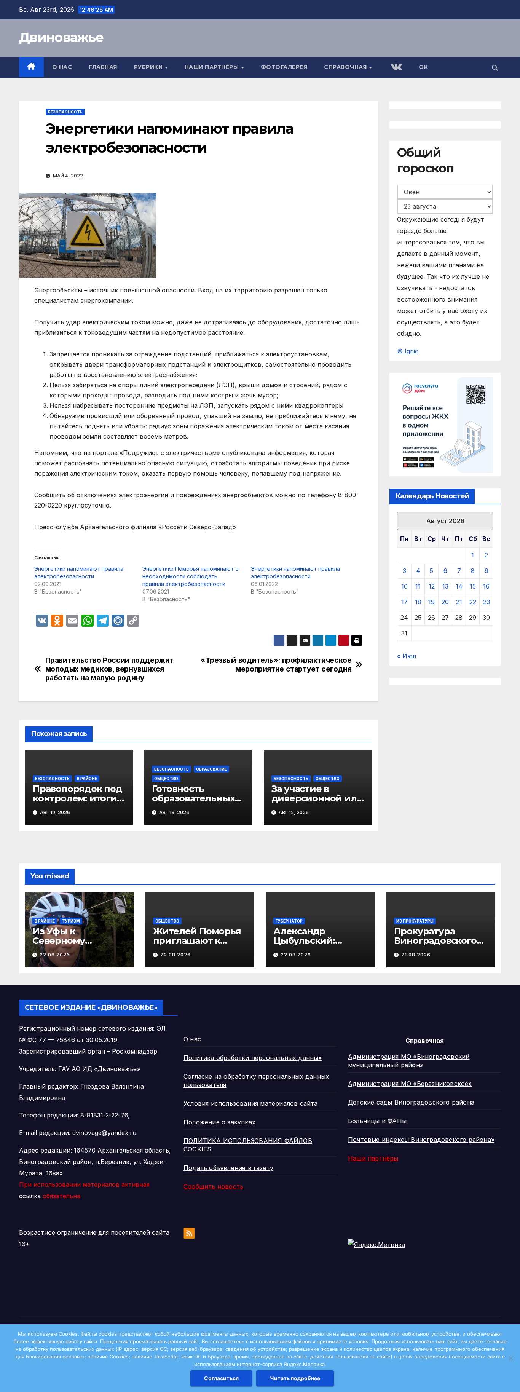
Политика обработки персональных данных (252, 1058)
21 (459, 602)
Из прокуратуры (415, 921)
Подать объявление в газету (228, 1168)
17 (404, 602)
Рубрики (149, 67)
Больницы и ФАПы (377, 1121)
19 (431, 602)
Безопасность (65, 112)
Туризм (71, 921)
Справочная (346, 67)
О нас (62, 67)
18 (418, 602)
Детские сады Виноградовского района (411, 1102)
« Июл (406, 656)
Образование (211, 769)
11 (418, 587)
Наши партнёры (213, 67)
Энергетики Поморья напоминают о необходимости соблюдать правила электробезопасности (190, 576)
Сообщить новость (213, 1186)
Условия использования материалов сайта (250, 1103)
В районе (87, 778)
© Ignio (408, 351)
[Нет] (510, 1358)
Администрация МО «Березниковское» (410, 1083)
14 (459, 587)
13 (445, 587)
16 (486, 587)
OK (423, 67)
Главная (103, 67)
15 (473, 587)
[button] (495, 68)
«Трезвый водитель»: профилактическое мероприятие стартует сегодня (276, 665)
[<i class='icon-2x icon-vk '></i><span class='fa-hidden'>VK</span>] (395, 67)
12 (432, 587)
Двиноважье (61, 37)
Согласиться (221, 1378)
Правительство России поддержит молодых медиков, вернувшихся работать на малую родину (109, 669)
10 (404, 587)
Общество (166, 778)
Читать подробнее (295, 1378)
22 (472, 602)
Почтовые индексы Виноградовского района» (421, 1139)
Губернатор (289, 921)
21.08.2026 (416, 955)
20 (445, 602)
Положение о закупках (219, 1122)
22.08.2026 (55, 955)
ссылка (31, 1196)
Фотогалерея (284, 67)
